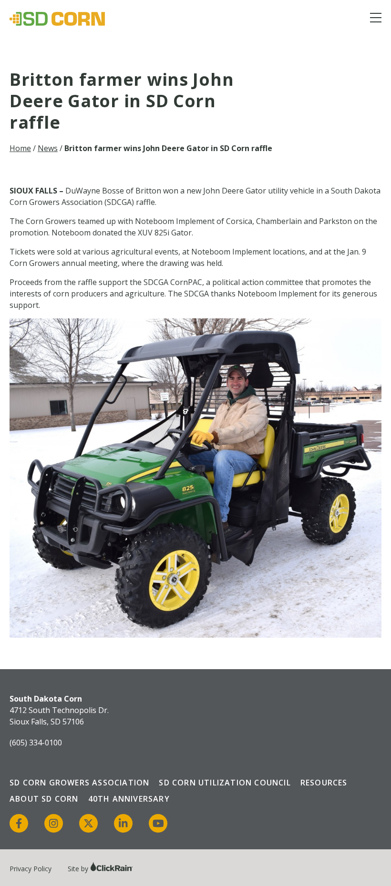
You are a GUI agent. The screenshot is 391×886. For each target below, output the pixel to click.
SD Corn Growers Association (79, 782)
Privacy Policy (30, 868)
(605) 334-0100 (36, 742)
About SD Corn (44, 799)
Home (20, 148)
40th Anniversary (129, 799)
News (48, 148)
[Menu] (375, 19)
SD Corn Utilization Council (224, 782)
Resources (324, 782)
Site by (79, 868)
